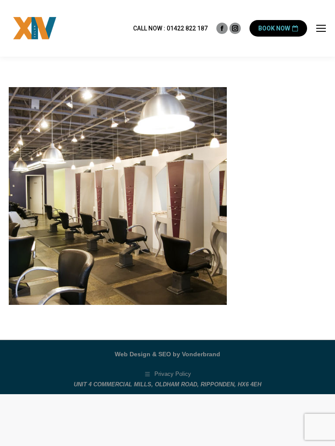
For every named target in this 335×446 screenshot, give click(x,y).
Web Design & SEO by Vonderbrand (167, 354)
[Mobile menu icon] (321, 28)
